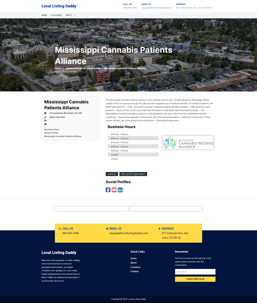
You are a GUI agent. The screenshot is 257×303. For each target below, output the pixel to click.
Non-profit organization (88, 68)
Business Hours (51, 129)
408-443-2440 (130, 8)
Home (44, 15)
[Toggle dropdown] (74, 15)
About (134, 262)
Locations (56, 15)
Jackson (69, 68)
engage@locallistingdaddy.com (156, 8)
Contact (135, 271)
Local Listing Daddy (58, 6)
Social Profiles (51, 133)
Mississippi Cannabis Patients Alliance (63, 136)
